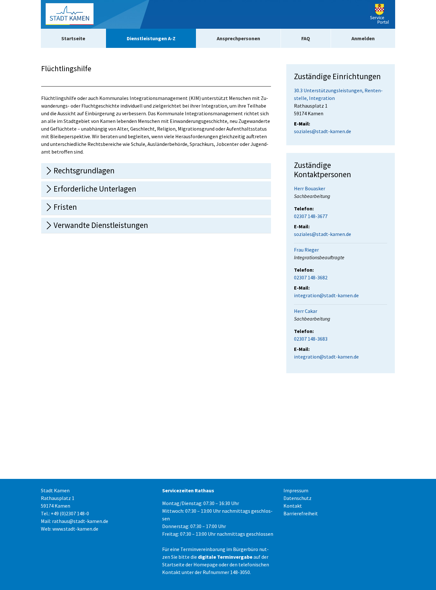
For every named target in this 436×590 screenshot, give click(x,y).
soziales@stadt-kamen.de (322, 131)
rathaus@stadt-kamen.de (80, 521)
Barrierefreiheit (300, 513)
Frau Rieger (306, 249)
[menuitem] (73, 38)
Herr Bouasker (309, 188)
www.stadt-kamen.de (75, 529)
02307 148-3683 (310, 339)
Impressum (295, 490)
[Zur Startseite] (70, 14)
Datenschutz (297, 498)
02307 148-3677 (310, 216)
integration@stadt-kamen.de (326, 295)
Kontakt (292, 506)
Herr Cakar (305, 311)
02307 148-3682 (310, 277)
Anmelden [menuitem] (363, 38)
